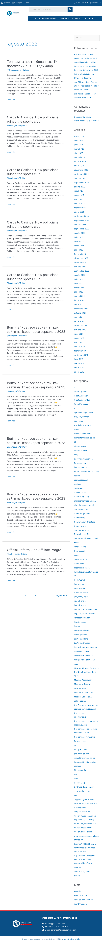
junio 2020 (78, 334)
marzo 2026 (79, 157)
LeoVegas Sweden (82, 643)
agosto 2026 (79, 136)
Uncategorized (80, 807)
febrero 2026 (80, 161)
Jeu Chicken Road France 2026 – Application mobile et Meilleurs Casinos (86, 86)
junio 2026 (78, 144)
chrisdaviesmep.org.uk (84, 505)
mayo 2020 (79, 338)
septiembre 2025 (81, 182)
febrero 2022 (80, 300)
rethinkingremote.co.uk (84, 758)
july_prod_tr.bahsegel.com (85, 609)
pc (75, 745)
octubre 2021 (80, 313)
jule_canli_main (81, 597)
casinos (77, 484)
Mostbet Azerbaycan (83, 680)
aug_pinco (78, 421)
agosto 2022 (79, 275)
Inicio (37, 18)
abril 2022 (78, 292)
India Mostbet (80, 588)
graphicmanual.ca (82, 568)
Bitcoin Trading (80, 450)
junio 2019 (78, 359)
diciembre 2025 (81, 170)
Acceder (77, 891)
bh (75, 442)
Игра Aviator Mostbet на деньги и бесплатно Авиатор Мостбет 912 (84, 859)
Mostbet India (13, 554)
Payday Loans (80, 741)
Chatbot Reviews (81, 497)
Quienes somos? (50, 18)
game (76, 555)
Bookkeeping (80, 463)
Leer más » (12, 99)
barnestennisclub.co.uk (84, 438)
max (76, 664)
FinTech (77, 542)
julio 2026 (78, 140)
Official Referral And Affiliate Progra (34, 550)
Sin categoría (13, 125)
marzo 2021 (79, 317)
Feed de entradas (81, 895)
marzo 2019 (79, 363)
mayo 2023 (79, 245)
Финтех (77, 867)
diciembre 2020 (81, 325)
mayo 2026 (79, 149)
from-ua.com (79, 551)
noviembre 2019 (81, 355)
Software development (84, 787)
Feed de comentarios (83, 900)
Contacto (89, 18)
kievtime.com (80, 622)
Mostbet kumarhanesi (83, 692)
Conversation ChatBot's (84, 522)
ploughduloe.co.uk (82, 754)
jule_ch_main (80, 601)
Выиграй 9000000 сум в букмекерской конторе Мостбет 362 (85, 848)
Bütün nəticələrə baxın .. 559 (86, 471)
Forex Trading (80, 547)
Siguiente (61, 595)
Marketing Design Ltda (72, 939)
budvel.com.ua (80, 467)
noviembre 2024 (81, 216)
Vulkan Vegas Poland (83, 827)
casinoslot (78, 488)
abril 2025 (78, 199)
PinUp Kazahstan (81, 749)
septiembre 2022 (81, 271)
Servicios (76, 18)
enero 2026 (79, 166)
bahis (76, 429)
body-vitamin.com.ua (83, 459)
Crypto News (80, 526)
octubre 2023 (80, 224)
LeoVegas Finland (82, 630)
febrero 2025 (80, 208)
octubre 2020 (80, 330)
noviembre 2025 (81, 174)
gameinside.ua (80, 559)
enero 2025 (79, 212)
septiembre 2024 (81, 220)
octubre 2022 (80, 266)
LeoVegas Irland (81, 639)
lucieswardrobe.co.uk (83, 655)
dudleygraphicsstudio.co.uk (86, 538)
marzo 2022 (79, 296)
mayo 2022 (79, 288)
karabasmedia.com (82, 618)
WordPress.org (80, 904)
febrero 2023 (80, 254)
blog (76, 454)
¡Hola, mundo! (93, 121)
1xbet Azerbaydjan (82, 400)
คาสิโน (77, 876)
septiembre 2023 (81, 229)
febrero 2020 (80, 351)
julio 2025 (78, 191)
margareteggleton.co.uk (84, 660)
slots (76, 778)
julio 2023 (78, 237)
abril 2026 (78, 153)
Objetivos (64, 18)
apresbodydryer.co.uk (83, 412)
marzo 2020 (79, 346)
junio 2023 (79, 241)
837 (76, 408)
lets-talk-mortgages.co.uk (85, 647)
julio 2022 (78, 279)
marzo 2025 (79, 203)
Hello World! (79, 580)
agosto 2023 (79, 233)
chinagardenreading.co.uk (85, 501)
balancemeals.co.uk (82, 433)
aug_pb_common (81, 417)
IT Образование (14, 70)
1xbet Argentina (81, 391)
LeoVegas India (80, 634)
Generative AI (80, 563)
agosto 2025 (79, 187)
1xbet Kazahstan (81, 404)
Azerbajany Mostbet (83, 425)
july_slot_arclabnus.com (84, 613)
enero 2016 (79, 372)
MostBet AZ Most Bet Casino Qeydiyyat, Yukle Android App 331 (86, 672)
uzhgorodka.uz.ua (82, 812)
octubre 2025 (80, 178)
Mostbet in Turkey (82, 684)
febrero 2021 (79, 321)
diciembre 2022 (81, 258)
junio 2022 (78, 283)
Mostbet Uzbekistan (83, 697)
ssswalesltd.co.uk (82, 791)
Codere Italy (79, 517)
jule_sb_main (80, 605)
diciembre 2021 (81, 308)
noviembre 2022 (81, 262)
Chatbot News (80, 492)
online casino (80, 701)
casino (77, 475)
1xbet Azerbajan (81, 396)
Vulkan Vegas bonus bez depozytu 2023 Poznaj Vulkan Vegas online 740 (85, 820)
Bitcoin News (80, 446)
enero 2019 (79, 367)
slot (75, 774)
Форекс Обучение (82, 871)
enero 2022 (79, 304)
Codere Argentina (82, 513)
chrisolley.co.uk (81, 509)
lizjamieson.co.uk (81, 651)
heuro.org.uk (79, 584)
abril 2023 (78, 250)
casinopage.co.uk (81, 480)
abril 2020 (78, 342)
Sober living (79, 783)
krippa (77, 626)
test (75, 795)
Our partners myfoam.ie (84, 737)
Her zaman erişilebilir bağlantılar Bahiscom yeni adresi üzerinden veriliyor (85, 58)
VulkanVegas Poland (83, 832)
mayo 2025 (79, 195)
